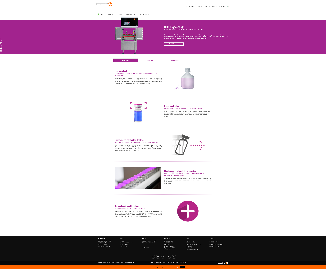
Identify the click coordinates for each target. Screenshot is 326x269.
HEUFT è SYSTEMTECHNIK (104, 241)
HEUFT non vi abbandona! (148, 243)
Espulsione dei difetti (170, 248)
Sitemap (184, 262)
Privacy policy (167, 262)
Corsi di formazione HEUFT (149, 241)
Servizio (207, 7)
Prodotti (199, 7)
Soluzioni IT (167, 250)
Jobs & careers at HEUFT (104, 246)
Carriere (222, 7)
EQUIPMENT (150, 60)
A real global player (103, 243)
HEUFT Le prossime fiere (126, 243)
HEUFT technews (124, 244)
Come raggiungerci (102, 244)
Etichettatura (167, 244)
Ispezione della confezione (216, 244)
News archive (123, 246)
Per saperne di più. (175, 267)
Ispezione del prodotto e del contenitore (194, 245)
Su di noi (191, 7)
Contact (152, 262)
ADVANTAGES (175, 60)
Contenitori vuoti (168, 241)
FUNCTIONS (125, 60)
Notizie (214, 7)
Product (110, 14)
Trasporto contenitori (169, 246)
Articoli (122, 241)
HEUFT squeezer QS (144, 14)
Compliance (177, 262)
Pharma (120, 14)
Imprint (159, 262)
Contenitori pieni (130, 14)
